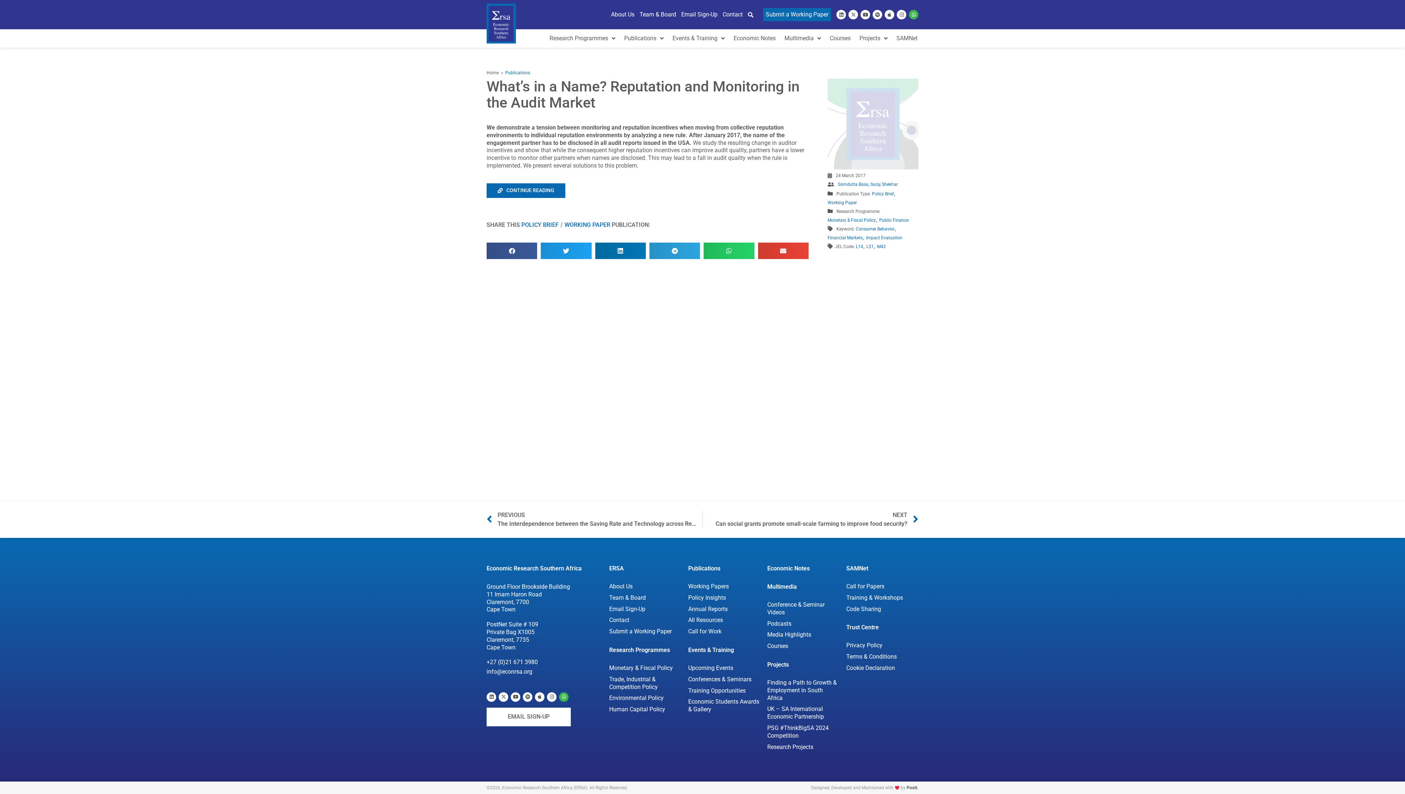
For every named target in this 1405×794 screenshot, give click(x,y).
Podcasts (779, 623)
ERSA (616, 568)
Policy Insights (707, 597)
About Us (621, 586)
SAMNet (857, 568)
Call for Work (705, 631)
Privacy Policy (864, 645)
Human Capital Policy (637, 709)
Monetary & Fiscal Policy (852, 220)
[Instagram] (901, 14)
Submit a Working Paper (640, 631)
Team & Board (627, 597)
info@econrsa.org (509, 671)
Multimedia (782, 586)
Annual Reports (708, 609)
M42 (881, 246)
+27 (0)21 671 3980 (512, 662)
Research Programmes (639, 650)
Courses (777, 646)
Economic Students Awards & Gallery (723, 705)
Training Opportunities (717, 690)
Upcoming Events (710, 667)
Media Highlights (789, 634)
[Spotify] (877, 14)
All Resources (705, 620)
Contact (619, 620)
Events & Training (711, 650)
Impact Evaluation (884, 238)
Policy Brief (540, 224)
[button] (512, 251)
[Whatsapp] (913, 14)
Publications (517, 72)
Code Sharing (863, 609)
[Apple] (889, 14)
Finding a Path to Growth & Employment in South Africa (802, 690)
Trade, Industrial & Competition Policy (633, 683)
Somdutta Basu (853, 184)
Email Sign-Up (627, 609)
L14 (859, 246)
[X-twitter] (853, 14)
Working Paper (587, 224)
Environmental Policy (636, 697)
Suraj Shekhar (884, 184)
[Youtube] (865, 14)
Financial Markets (845, 238)
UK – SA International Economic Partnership (796, 712)
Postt (912, 787)
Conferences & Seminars (720, 679)
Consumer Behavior (875, 229)
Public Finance (893, 220)
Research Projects (790, 747)
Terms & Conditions (871, 656)
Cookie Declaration (870, 667)
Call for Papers (865, 586)
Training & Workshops (874, 597)
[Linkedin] (841, 14)
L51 (870, 246)
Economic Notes (788, 568)
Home (493, 72)
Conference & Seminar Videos (796, 608)
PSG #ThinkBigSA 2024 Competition (798, 731)
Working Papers (708, 586)
